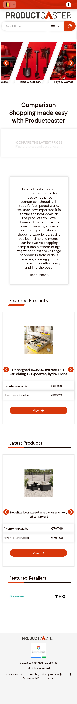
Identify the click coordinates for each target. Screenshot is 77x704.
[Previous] (6, 63)
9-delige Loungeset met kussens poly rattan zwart (38, 514)
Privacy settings (50, 674)
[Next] (71, 63)
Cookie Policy (31, 674)
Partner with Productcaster (38, 678)
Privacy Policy (14, 674)
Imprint (65, 674)
